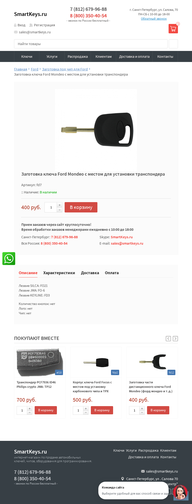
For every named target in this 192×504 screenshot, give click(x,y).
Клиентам (104, 56)
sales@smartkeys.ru (35, 32)
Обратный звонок (154, 18)
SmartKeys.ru (30, 14)
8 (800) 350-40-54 (88, 15)
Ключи (26, 56)
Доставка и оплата (134, 56)
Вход (22, 25)
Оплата (112, 272)
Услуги (52, 56)
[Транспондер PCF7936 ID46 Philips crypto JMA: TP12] (39, 362)
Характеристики (59, 272)
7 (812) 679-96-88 (88, 9)
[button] (175, 339)
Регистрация (44, 25)
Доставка (90, 272)
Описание (28, 272)
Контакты (165, 56)
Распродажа (78, 56)
